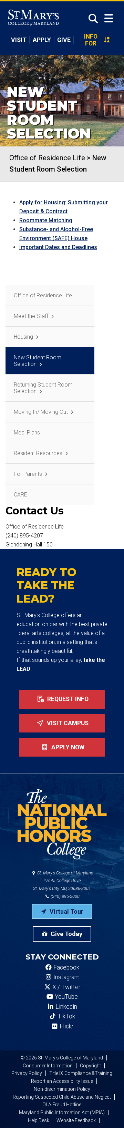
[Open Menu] (108, 18)
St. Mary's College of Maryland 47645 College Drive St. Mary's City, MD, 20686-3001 (63, 880)
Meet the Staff (31, 316)
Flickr (65, 1026)
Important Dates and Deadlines (58, 247)
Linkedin (65, 1006)
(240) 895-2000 (65, 896)
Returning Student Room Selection (43, 387)
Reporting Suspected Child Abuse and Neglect (62, 1097)
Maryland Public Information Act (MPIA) (62, 1112)
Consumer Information (48, 1065)
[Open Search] (91, 18)
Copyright (90, 1065)
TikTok (65, 1016)
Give (64, 40)
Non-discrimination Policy (62, 1089)
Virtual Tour (65, 911)
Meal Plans (27, 432)
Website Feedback (76, 1120)
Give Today (65, 933)
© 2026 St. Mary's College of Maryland (62, 1057)
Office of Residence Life (43, 295)
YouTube (65, 996)
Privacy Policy (26, 1073)
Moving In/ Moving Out (41, 412)
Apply (42, 40)
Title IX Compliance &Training (80, 1073)
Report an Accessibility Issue (62, 1081)
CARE (20, 494)
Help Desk (38, 1120)
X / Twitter (65, 987)
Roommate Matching (45, 220)
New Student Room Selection (37, 360)
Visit (19, 40)
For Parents (28, 474)
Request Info (67, 699)
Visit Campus (67, 723)
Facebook (65, 967)
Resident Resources (38, 453)
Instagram (66, 977)
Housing (23, 337)
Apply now (67, 747)
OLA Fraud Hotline (61, 1104)
